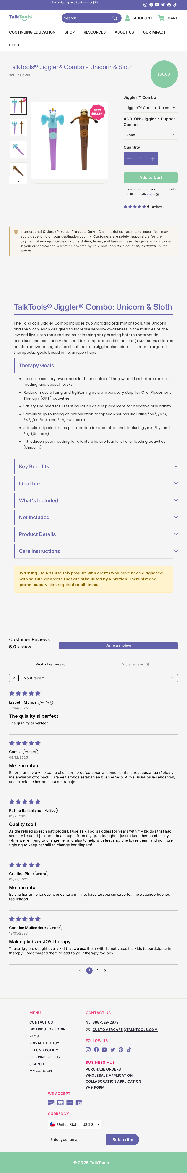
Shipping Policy (45, 1057)
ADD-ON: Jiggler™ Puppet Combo (149, 122)
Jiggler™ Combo (140, 97)
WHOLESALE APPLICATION (109, 1075)
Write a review (118, 645)
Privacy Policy (44, 1043)
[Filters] (14, 678)
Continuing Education (32, 32)
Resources (95, 32)
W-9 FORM (95, 1087)
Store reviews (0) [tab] (135, 664)
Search (36, 1064)
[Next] (18, 180)
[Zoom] (69, 140)
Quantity (132, 147)
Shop (70, 32)
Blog (14, 45)
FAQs (34, 1036)
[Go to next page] (106, 970)
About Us (124, 32)
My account (41, 1071)
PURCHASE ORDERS (103, 1069)
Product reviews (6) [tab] (51, 664)
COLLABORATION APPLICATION (113, 1081)
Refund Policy (43, 1050)
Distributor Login (47, 1029)
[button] (135, 206)
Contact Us (41, 1022)
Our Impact (154, 32)
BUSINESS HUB (100, 1062)
